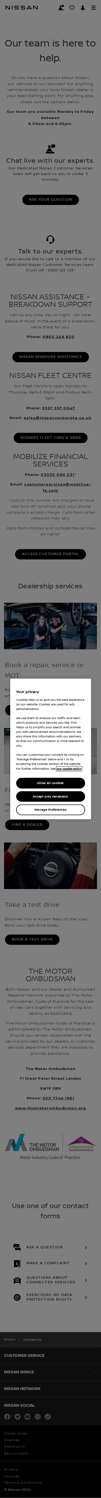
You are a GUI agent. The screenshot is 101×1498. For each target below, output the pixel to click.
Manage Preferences (50, 809)
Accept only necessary (50, 796)
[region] (50, 749)
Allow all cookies (50, 783)
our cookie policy (69, 768)
